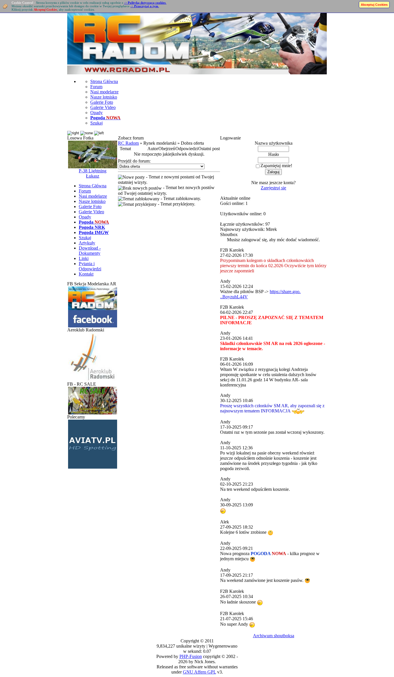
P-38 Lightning (92, 170)
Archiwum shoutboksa (273, 635)
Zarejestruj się (273, 187)
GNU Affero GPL (199, 672)
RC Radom (128, 143)
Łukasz (92, 176)
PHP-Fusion (190, 656)
